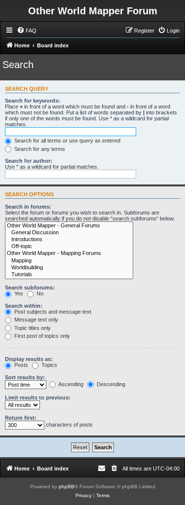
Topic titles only (32, 328)
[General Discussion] (69, 232)
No (39, 293)
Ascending (70, 384)
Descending (110, 384)
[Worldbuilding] (69, 267)
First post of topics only (41, 336)
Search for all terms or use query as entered (66, 141)
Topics (48, 365)
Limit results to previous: (38, 397)
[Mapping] (69, 260)
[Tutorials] (69, 274)
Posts (20, 365)
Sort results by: (25, 377)
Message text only (35, 320)
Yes (18, 293)
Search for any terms (39, 149)
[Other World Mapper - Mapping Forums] (69, 253)
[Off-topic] (69, 246)
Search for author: (28, 161)
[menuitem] (27, 30)
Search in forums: (28, 207)
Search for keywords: (32, 101)
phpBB (66, 486)
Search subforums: (30, 287)
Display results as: (29, 359)
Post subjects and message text (52, 312)
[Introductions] (69, 239)
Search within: (23, 306)
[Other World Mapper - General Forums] (69, 225)
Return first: (21, 418)
